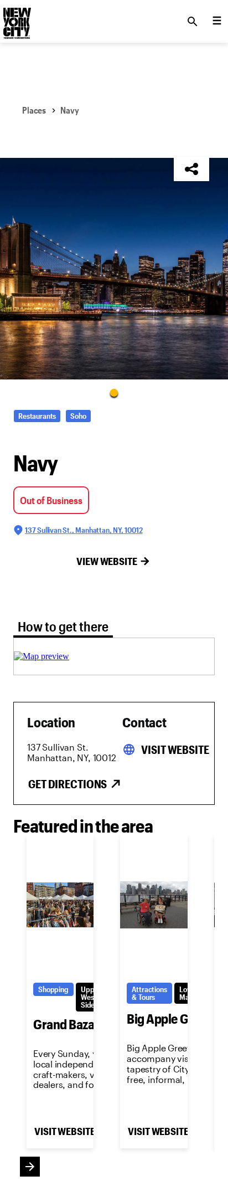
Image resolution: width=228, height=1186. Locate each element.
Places (34, 110)
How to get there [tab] (63, 626)
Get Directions (67, 783)
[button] (114, 268)
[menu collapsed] (217, 21)
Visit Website (175, 749)
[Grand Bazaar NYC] (60, 905)
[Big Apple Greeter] (153, 905)
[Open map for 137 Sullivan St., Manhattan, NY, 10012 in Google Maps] (41, 656)
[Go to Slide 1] (114, 392)
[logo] (16, 18)
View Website (106, 561)
